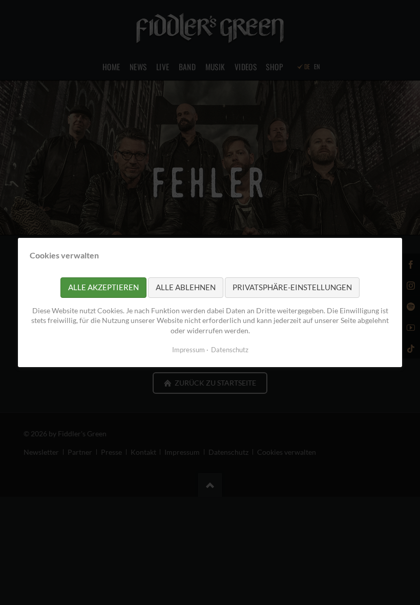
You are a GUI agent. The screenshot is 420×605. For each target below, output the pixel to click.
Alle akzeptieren (103, 287)
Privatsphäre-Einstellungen (292, 287)
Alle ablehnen (186, 287)
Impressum (188, 350)
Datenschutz (229, 350)
